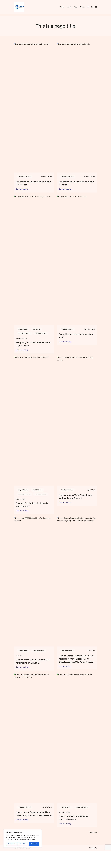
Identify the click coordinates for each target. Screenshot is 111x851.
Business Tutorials (66, 807)
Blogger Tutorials (23, 329)
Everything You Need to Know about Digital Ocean (33, 344)
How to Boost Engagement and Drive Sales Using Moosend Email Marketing (34, 814)
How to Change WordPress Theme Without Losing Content (75, 496)
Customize (11, 844)
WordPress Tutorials (40, 333)
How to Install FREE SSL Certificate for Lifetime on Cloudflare (33, 661)
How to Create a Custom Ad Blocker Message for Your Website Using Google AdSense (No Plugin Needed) (76, 658)
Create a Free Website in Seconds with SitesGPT (32, 505)
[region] (22, 838)
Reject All (22, 844)
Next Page (93, 832)
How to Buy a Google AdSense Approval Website (73, 818)
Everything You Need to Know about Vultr (76, 336)
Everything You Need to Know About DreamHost (33, 183)
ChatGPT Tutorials (37, 490)
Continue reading (22, 189)
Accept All (34, 844)
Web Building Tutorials (24, 176)
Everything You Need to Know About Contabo (76, 183)
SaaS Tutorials (36, 329)
